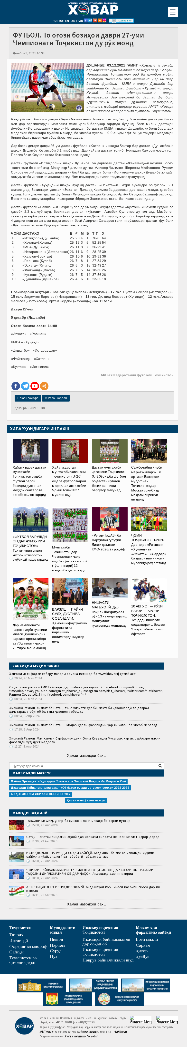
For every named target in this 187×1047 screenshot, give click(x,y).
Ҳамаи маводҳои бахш (86, 755)
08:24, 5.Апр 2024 (24, 716)
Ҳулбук (142, 957)
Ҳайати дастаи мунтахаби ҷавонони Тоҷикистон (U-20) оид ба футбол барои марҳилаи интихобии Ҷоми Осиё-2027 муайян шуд (69, 481)
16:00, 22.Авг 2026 (41, 861)
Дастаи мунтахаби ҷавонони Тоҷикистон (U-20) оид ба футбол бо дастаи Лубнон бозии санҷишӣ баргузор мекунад (109, 478)
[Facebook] (15, 386)
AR (73, 20)
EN (67, 20)
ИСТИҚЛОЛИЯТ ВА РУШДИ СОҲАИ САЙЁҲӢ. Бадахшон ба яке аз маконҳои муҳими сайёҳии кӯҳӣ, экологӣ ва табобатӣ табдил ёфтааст (90, 855)
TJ (54, 20)
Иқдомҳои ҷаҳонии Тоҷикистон (100, 930)
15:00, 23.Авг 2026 (41, 825)
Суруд (55, 951)
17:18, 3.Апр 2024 (24, 729)
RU (61, 20)
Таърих (16, 935)
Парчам (57, 945)
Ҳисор (142, 951)
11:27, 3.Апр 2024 (24, 746)
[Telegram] (25, 386)
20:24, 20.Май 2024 (25, 678)
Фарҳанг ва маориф (28, 946)
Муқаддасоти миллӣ (62, 930)
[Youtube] (34, 386)
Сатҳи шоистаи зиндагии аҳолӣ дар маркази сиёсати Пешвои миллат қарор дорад (92, 837)
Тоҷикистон (20, 928)
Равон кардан (56, 398)
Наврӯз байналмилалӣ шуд (108, 960)
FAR (80, 20)
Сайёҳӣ (16, 952)
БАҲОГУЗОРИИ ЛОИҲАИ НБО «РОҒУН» (40, 794)
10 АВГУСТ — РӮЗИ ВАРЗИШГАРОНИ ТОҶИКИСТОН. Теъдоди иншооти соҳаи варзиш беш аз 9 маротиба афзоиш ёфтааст (148, 620)
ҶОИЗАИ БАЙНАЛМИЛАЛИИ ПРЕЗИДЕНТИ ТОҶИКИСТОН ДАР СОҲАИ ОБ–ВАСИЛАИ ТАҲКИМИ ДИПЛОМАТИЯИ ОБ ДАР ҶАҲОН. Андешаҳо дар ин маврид (89, 872)
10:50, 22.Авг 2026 (41, 878)
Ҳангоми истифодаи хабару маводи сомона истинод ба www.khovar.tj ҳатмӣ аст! (72, 674)
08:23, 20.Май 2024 (25, 699)
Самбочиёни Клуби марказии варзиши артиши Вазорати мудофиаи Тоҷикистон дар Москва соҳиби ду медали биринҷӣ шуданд (146, 483)
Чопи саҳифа (27, 398)
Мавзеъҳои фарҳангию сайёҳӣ (153, 930)
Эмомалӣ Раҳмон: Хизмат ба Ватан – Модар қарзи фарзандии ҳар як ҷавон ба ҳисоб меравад (83, 725)
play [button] (114, 21)
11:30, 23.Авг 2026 (41, 841)
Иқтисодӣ (18, 941)
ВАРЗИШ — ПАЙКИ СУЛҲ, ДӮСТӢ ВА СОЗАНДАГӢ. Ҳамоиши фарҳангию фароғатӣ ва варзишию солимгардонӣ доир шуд (69, 625)
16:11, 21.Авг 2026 (41, 895)
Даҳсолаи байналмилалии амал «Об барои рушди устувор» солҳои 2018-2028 (70, 787)
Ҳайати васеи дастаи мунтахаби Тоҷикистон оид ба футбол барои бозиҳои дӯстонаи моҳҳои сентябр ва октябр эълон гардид (29, 481)
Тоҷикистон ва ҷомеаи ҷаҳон (23, 960)
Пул (53, 957)
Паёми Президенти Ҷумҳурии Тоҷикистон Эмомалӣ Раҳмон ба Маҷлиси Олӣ (68, 781)
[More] (44, 386)
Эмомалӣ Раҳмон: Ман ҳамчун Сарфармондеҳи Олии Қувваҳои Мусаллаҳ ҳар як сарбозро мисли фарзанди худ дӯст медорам (84, 740)
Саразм (143, 945)
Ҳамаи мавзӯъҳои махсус (86, 800)
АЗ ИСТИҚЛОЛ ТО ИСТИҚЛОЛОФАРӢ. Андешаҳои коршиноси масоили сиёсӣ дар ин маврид (93, 889)
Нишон (56, 939)
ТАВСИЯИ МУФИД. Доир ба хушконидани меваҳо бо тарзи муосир (78, 820)
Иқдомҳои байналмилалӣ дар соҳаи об (106, 942)
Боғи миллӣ (147, 939)
